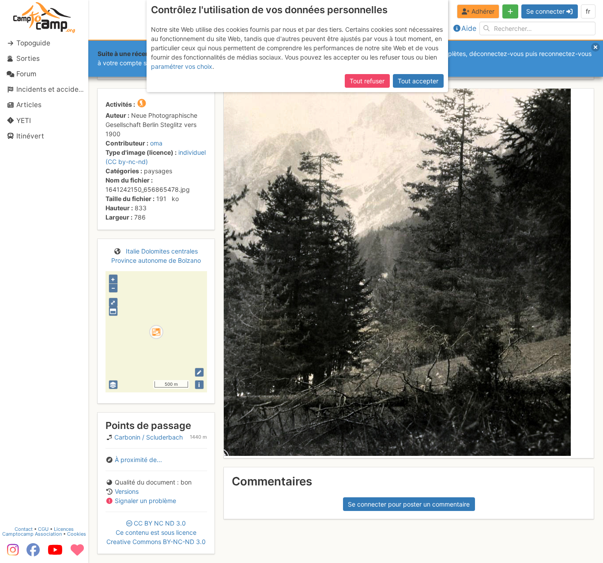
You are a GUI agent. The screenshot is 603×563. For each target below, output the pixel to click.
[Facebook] (33, 553)
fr (588, 11)
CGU (43, 529)
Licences (64, 529)
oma (156, 143)
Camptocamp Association (32, 534)
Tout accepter (418, 81)
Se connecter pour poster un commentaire (409, 504)
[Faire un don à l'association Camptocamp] (77, 553)
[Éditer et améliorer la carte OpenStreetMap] (199, 372)
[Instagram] (11, 553)
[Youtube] (55, 553)
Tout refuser (367, 81)
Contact (24, 529)
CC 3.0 (156, 532)
